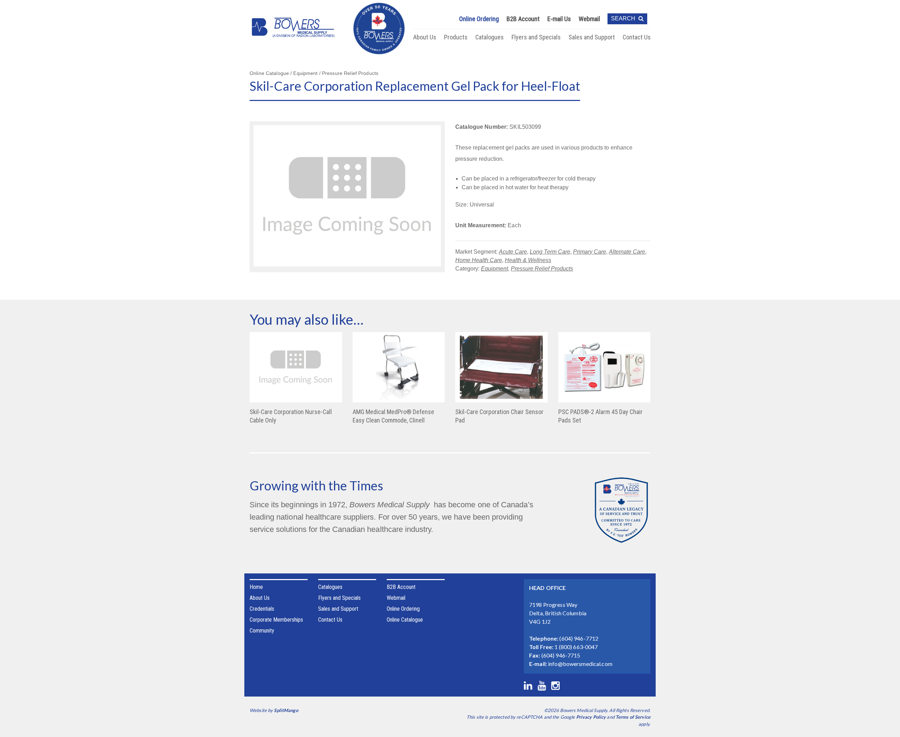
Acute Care (513, 252)
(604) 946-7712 (578, 638)
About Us (424, 37)
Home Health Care (478, 260)
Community (262, 630)
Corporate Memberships (276, 619)
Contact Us (637, 37)
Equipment (494, 269)
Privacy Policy (591, 717)
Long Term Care (550, 252)
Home (256, 587)
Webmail (589, 19)
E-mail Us (559, 19)
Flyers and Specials (536, 37)
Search (624, 18)
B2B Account (523, 19)
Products (456, 37)
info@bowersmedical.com (580, 663)
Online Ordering (479, 19)
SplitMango (286, 710)
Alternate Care (627, 252)
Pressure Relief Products (542, 269)
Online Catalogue (405, 619)
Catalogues (489, 37)
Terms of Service (633, 717)
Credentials (262, 608)
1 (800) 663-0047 (576, 646)
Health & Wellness (528, 260)
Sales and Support (591, 37)
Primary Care (589, 252)
